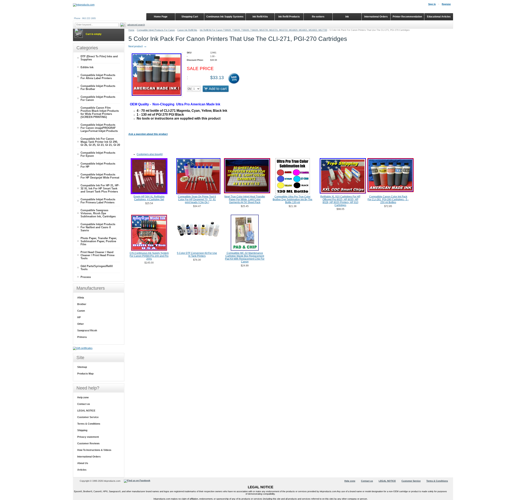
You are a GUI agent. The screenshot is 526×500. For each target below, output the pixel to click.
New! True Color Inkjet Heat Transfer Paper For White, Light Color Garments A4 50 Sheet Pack (244, 199)
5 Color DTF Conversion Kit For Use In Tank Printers (197, 254)
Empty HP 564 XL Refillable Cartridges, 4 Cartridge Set (149, 198)
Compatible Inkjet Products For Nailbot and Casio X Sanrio (98, 227)
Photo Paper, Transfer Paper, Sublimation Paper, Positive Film (99, 241)
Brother (81, 304)
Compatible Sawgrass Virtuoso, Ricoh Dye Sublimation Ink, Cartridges (98, 213)
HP (79, 317)
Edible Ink (87, 67)
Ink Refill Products (289, 16)
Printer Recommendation (407, 16)
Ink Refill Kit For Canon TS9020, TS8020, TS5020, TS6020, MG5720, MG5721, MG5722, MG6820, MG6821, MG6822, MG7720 (263, 30)
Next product (137, 46)
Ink (347, 16)
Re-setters (318, 16)
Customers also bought (150, 154)
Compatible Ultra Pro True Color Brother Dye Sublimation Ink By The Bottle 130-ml (292, 199)
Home (131, 30)
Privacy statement (88, 436)
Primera (82, 337)
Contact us (83, 404)
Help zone (83, 397)
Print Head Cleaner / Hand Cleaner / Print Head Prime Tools (97, 255)
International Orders (89, 456)
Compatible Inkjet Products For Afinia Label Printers (98, 77)
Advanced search (136, 24)
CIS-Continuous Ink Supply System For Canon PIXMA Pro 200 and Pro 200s (149, 256)
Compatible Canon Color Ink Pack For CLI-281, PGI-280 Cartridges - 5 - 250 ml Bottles (388, 199)
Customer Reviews (88, 443)
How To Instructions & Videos (94, 450)
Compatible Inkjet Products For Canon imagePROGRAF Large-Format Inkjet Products (99, 127)
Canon (81, 310)
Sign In (432, 4)
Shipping (82, 430)
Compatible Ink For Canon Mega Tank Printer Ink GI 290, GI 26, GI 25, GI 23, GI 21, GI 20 (100, 141)
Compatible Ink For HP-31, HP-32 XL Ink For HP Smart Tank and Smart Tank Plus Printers (100, 188)
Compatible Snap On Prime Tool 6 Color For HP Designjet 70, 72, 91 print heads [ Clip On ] (197, 199)
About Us (82, 463)
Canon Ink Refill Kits (187, 30)
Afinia (80, 297)
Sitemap (82, 367)
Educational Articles (439, 16)
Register (446, 4)
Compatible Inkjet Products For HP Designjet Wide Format (100, 176)
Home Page (160, 16)
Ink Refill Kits (260, 16)
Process (86, 277)
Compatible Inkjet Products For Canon (156, 30)
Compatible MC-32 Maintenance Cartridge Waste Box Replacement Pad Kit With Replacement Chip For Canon (244, 257)
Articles (82, 469)
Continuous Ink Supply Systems (224, 16)
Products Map (85, 373)
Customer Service (88, 417)
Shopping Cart (189, 16)
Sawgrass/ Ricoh (87, 330)
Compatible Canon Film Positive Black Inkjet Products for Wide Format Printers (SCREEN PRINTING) (100, 112)
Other (80, 324)
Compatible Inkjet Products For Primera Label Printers (98, 201)
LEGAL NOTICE (86, 410)
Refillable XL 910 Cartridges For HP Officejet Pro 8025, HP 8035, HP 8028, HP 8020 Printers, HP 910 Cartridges (340, 201)
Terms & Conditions (88, 423)
